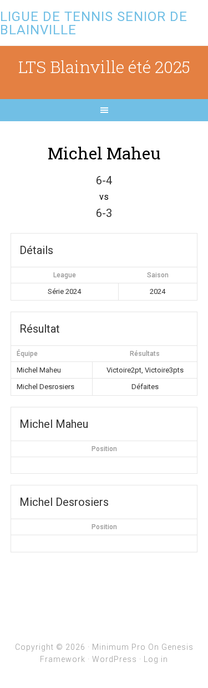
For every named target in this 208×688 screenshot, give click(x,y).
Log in (156, 659)
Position (104, 449)
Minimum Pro (119, 647)
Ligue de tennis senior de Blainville (93, 23)
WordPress (114, 659)
